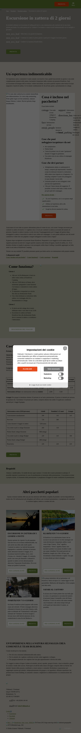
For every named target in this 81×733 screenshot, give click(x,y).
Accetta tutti (27, 369)
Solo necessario (54, 369)
